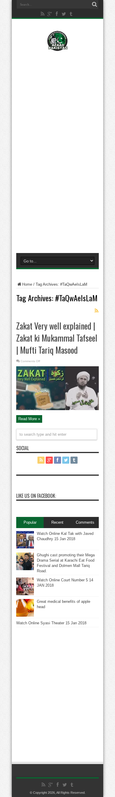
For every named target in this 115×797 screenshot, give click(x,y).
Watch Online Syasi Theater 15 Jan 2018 (51, 623)
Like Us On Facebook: (36, 495)
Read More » (29, 419)
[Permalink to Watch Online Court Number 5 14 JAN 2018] (25, 594)
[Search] (94, 4)
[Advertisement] (57, 93)
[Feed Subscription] (96, 310)
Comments (85, 522)
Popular (30, 522)
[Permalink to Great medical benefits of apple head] (25, 615)
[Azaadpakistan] (57, 47)
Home (27, 284)
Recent (57, 522)
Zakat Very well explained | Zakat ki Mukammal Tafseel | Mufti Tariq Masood (56, 338)
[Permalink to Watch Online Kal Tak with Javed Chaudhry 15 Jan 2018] (25, 547)
